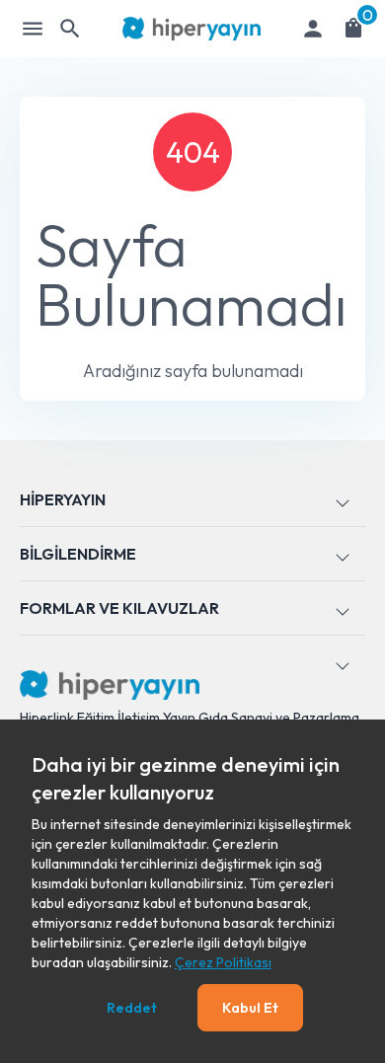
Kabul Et (250, 1008)
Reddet (132, 1008)
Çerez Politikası (223, 962)
